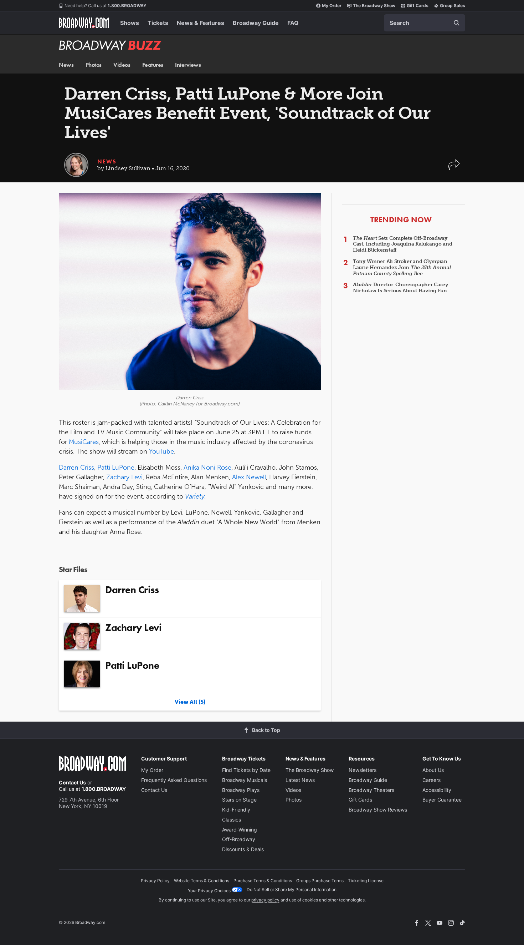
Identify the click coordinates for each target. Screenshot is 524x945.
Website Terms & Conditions (201, 880)
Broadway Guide (256, 23)
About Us (433, 770)
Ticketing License (366, 880)
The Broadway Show (374, 5)
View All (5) (190, 701)
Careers (431, 780)
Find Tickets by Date (246, 770)
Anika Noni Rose (207, 467)
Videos (121, 64)
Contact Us (72, 782)
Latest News (300, 780)
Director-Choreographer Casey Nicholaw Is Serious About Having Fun (400, 288)
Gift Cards (417, 5)
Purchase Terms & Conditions (262, 880)
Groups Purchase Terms (320, 880)
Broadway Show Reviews (378, 810)
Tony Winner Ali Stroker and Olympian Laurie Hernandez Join (402, 267)
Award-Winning (239, 830)
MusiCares (84, 442)
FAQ (293, 23)
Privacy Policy (155, 880)
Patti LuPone (115, 467)
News (66, 64)
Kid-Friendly (236, 810)
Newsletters (362, 770)
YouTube (161, 451)
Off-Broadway (238, 839)
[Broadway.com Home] (84, 22)
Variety (195, 496)
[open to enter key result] (456, 22)
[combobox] (424, 22)
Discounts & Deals (243, 849)
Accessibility (436, 790)
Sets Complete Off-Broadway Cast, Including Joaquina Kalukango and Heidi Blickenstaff (402, 244)
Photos (94, 64)
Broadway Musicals (244, 780)
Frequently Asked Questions (174, 780)
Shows (129, 23)
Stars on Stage (239, 800)
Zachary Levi (124, 477)
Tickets (158, 23)
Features (152, 64)
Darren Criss (76, 467)
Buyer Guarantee (442, 800)
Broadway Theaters (371, 790)
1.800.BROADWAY (106, 5)
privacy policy (265, 900)
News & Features (200, 23)
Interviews (188, 64)
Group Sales (452, 5)
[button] (454, 168)
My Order (331, 5)
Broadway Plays (241, 790)
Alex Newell (249, 477)
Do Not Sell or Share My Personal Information (292, 889)
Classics (231, 820)
